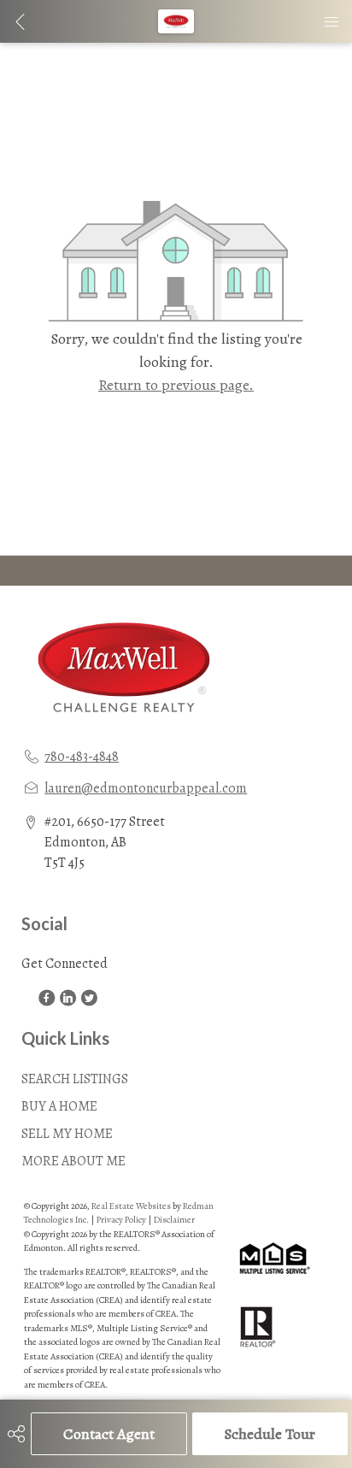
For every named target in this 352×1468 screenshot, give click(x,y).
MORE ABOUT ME (73, 1161)
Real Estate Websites (132, 1206)
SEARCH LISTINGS (74, 1079)
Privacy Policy (121, 1219)
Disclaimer (174, 1219)
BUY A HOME (59, 1106)
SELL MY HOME (67, 1133)
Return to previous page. (176, 384)
